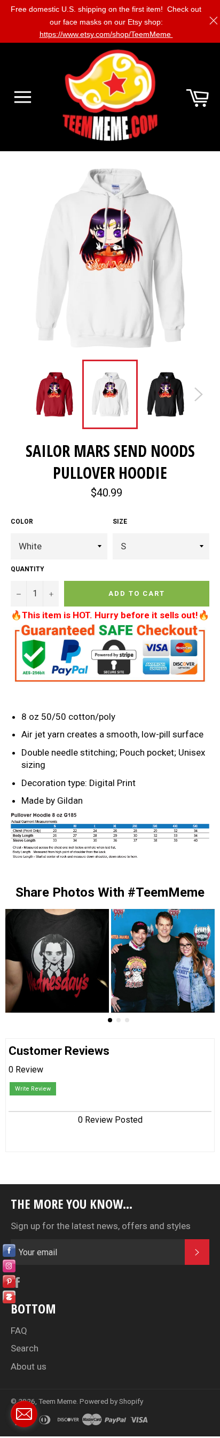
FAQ (19, 1330)
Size (120, 521)
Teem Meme (57, 1401)
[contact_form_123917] (24, 1414)
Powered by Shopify (111, 1401)
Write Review (33, 1088)
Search (24, 1348)
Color (22, 521)
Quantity (27, 569)
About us (28, 1366)
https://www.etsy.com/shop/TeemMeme (106, 34)
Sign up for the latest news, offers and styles (101, 1226)
